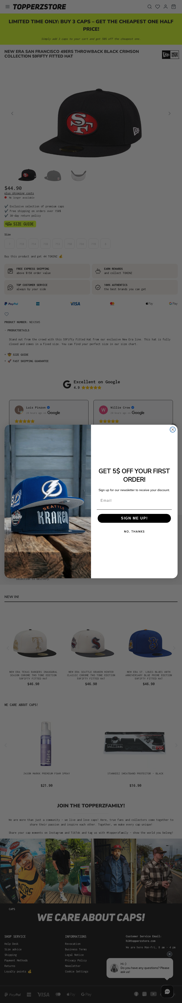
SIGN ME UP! (134, 518)
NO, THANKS (134, 531)
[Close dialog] (172, 429)
